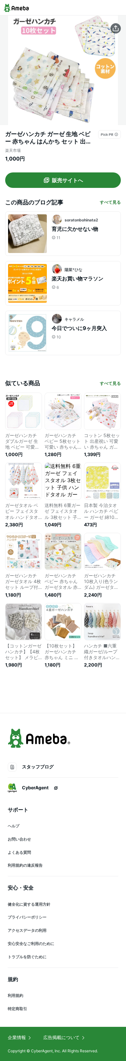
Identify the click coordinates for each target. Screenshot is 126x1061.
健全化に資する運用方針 (29, 904)
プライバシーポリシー (27, 917)
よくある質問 (19, 852)
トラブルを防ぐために (27, 956)
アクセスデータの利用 (27, 930)
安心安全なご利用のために (31, 943)
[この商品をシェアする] (115, 28)
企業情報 (17, 1037)
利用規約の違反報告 (25, 865)
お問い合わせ (19, 839)
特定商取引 (17, 1008)
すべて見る (110, 202)
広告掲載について (61, 1037)
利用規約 (15, 995)
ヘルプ (13, 825)
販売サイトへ (67, 180)
